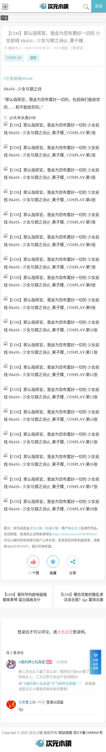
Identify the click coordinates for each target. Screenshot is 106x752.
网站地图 (65, 733)
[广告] (53, 21)
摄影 (33, 58)
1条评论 (77, 48)
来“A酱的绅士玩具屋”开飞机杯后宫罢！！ (50, 683)
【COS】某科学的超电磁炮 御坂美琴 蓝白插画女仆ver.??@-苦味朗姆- (25, 600)
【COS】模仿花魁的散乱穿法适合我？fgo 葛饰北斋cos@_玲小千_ (81, 600)
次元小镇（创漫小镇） (45, 528)
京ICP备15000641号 (88, 733)
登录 (98, 6)
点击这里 (65, 632)
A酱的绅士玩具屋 (31, 662)
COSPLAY (14, 58)
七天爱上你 (27, 702)
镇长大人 (14, 48)
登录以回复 (55, 702)
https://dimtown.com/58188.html (75, 534)
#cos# (28, 78)
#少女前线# (13, 78)
